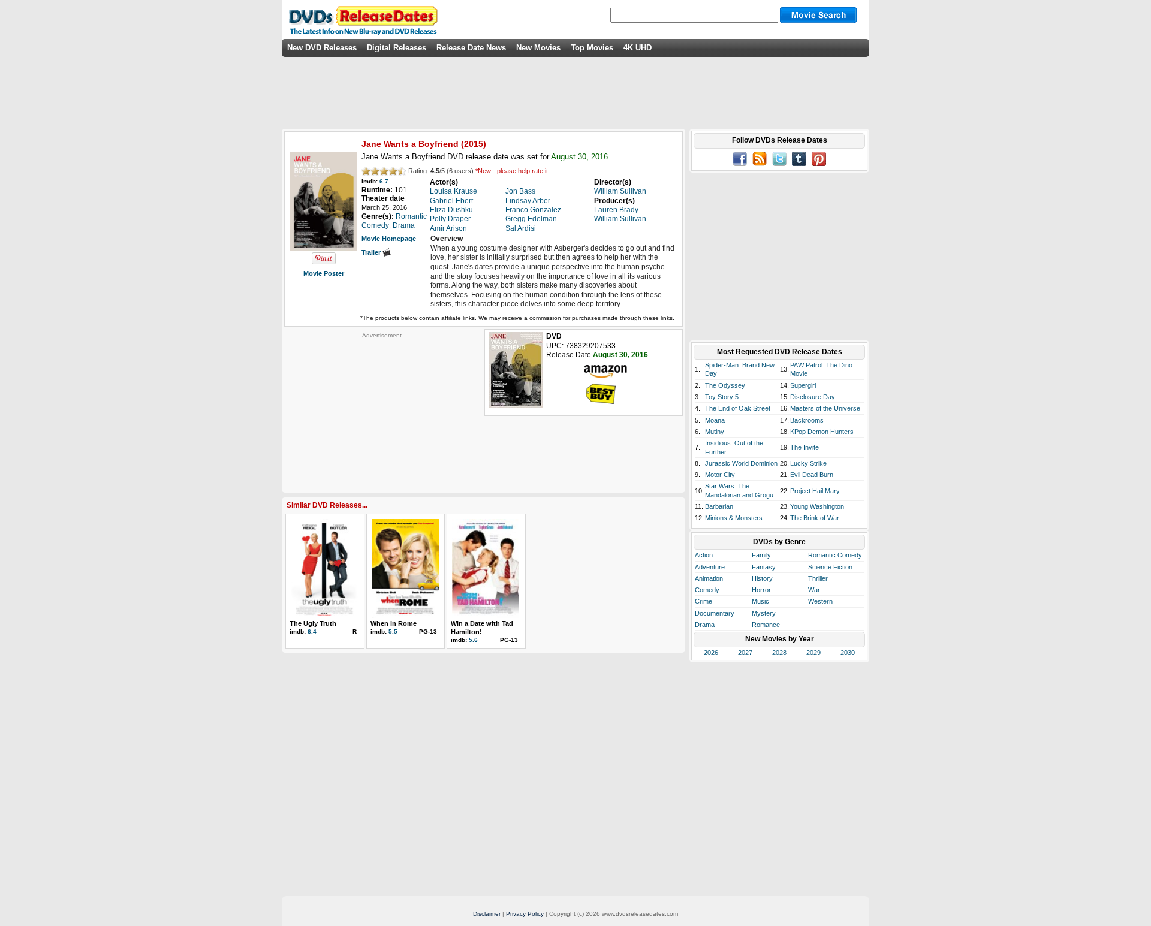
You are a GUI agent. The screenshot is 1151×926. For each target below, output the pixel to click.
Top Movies (592, 47)
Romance (766, 624)
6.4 (312, 631)
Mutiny (714, 431)
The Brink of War (814, 517)
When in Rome (393, 623)
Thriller (818, 578)
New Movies (538, 47)
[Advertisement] (382, 414)
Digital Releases (396, 47)
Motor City (720, 474)
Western (820, 601)
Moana (715, 420)
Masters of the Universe (825, 408)
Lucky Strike (808, 463)
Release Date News (471, 47)
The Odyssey (725, 385)
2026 (711, 652)
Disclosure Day (812, 396)
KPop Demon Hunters (822, 431)
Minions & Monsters (734, 517)
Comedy (707, 589)
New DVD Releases (322, 47)
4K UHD (637, 47)
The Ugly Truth (313, 623)
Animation (709, 578)
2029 (813, 652)
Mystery (764, 613)
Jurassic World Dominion (741, 463)
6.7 (383, 181)
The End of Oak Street (737, 408)
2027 (745, 652)
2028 (779, 652)
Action (704, 555)
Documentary (714, 613)
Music (760, 601)
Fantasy (764, 567)
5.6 (473, 640)
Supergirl (803, 385)
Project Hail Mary (815, 490)
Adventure (710, 567)
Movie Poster (323, 273)
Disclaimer (487, 913)
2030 (847, 652)
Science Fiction (830, 567)
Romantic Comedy (835, 555)
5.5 (392, 631)
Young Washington (817, 506)
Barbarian (719, 506)
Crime (703, 601)
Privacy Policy (525, 913)
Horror (761, 589)
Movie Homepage (388, 238)
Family (761, 555)
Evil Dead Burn (811, 474)
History (762, 578)
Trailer (371, 252)
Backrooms (807, 420)
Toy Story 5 (722, 396)
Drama (705, 624)
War (814, 589)
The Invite (804, 447)
